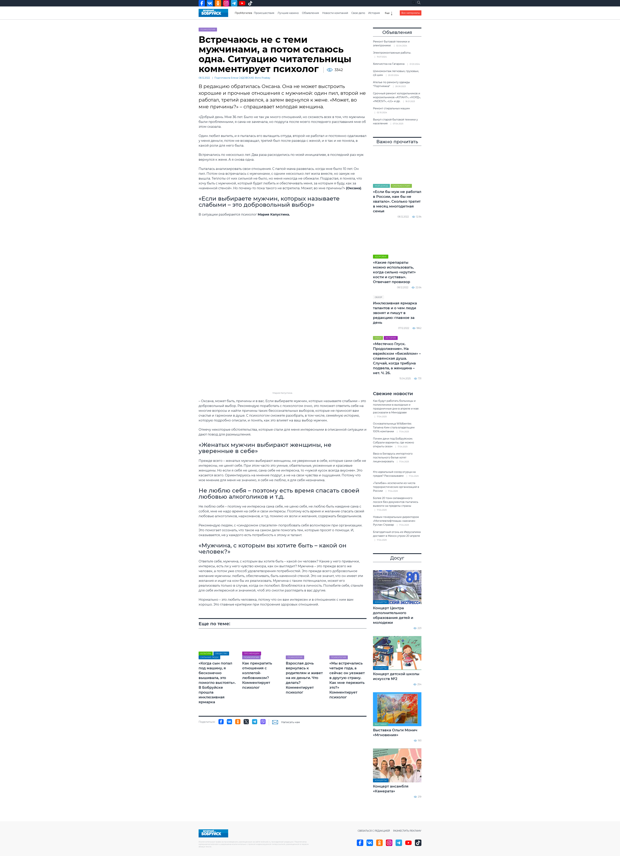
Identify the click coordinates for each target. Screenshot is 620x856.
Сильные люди (209, 657)
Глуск (378, 338)
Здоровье (381, 256)
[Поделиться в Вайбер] (263, 721)
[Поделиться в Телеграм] (254, 721)
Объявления (310, 13)
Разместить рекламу (407, 830)
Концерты (381, 602)
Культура (205, 653)
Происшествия (264, 13)
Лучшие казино (288, 13)
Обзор (378, 297)
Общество (221, 653)
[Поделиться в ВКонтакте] (229, 721)
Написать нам (290, 722)
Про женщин (251, 653)
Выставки (381, 724)
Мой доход (381, 186)
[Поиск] (418, 2)
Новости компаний (335, 13)
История (374, 13)
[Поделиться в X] (246, 721)
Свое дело (358, 13)
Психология (207, 29)
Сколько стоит (401, 186)
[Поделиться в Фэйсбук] (221, 721)
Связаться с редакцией (374, 830)
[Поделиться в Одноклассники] (237, 721)
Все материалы (410, 12)
